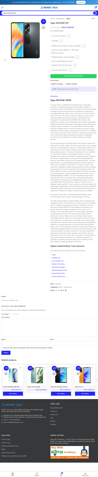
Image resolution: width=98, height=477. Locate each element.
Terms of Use (5, 443)
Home (52, 18)
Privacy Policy (5, 439)
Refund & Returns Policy (59, 270)
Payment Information (58, 273)
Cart (51, 418)
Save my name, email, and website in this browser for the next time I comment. (28, 348)
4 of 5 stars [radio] (16, 314)
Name (3, 339)
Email (52, 339)
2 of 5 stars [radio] (13, 314)
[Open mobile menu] (2, 7)
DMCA (3, 449)
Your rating (5, 314)
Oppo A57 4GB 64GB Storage (59, 387)
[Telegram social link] (66, 290)
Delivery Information (58, 264)
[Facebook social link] (56, 290)
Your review (5, 317)
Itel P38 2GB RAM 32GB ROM (11, 387)
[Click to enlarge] (5, 60)
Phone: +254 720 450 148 (12, 419)
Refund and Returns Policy (9, 446)
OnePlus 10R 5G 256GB (33, 387)
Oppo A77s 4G (79, 387)
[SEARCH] (94, 13)
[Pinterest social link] (61, 290)
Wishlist (52, 421)
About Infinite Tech (56, 408)
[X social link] (58, 290)
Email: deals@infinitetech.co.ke (13, 422)
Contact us (53, 411)
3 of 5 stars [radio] (15, 314)
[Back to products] (93, 18)
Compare (53, 424)
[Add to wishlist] (20, 367)
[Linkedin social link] (63, 290)
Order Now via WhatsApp (74, 76)
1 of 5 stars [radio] (12, 314)
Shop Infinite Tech (58, 261)
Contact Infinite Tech (58, 276)
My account (54, 414)
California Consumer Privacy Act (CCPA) (14, 456)
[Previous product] (91, 18)
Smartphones (60, 18)
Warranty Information (58, 267)
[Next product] (95, 18)
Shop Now (81, 2)
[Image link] (11, 404)
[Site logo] (49, 7)
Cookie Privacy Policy (8, 452)
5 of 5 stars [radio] (18, 314)
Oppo (68, 18)
